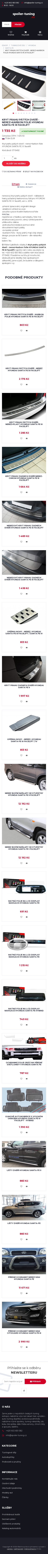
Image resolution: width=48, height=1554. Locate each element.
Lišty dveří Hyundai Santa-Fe (24, 1223)
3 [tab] (18, 113)
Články (5, 1497)
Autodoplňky (8, 1457)
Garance (31, 184)
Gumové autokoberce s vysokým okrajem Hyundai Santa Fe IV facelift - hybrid (24, 1118)
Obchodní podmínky (12, 1488)
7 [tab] (29, 113)
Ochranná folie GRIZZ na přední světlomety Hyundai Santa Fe (24, 1063)
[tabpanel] (24, 106)
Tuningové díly (18, 45)
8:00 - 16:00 (9, 5)
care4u (10, 1549)
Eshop (5, 45)
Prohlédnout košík (11, 1514)
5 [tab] (24, 113)
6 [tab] (26, 113)
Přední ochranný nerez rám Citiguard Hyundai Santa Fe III (24, 1332)
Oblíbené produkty (11, 1524)
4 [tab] (21, 113)
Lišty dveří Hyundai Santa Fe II (24, 1170)
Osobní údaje (8, 1483)
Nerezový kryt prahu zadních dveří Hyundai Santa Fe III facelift (24, 526)
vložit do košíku (16, 163)
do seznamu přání (12, 172)
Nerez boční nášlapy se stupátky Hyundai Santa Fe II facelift (24, 794)
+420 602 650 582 (11, 3)
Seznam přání (8, 1519)
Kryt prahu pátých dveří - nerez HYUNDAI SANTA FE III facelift (24, 369)
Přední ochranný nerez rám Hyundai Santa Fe (24, 1278)
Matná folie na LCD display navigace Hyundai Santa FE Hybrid (24, 1010)
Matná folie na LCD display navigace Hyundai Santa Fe (24, 902)
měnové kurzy (30, 1549)
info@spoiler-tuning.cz (33, 3)
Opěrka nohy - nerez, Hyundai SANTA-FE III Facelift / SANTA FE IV (24, 632)
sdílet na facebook (33, 172)
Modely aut (7, 1493)
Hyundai (32, 45)
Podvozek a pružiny (11, 1462)
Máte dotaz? (26, 187)
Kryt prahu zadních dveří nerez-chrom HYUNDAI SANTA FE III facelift (24, 478)
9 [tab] (34, 113)
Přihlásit (36, 1381)
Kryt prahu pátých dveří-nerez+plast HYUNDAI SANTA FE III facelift (24, 424)
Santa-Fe (9, 48)
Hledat (18, 24)
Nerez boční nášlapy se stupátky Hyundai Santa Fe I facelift (24, 848)
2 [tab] (16, 113)
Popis (16, 184)
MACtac (5, 214)
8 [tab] (32, 113)
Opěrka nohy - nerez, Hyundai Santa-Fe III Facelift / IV (24, 740)
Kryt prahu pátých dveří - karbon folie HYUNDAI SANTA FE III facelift (24, 315)
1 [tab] (13, 113)
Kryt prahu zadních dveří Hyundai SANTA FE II (24, 686)
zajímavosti (18, 1549)
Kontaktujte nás (9, 1479)
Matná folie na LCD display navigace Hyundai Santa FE (24, 956)
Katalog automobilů (11, 1528)
